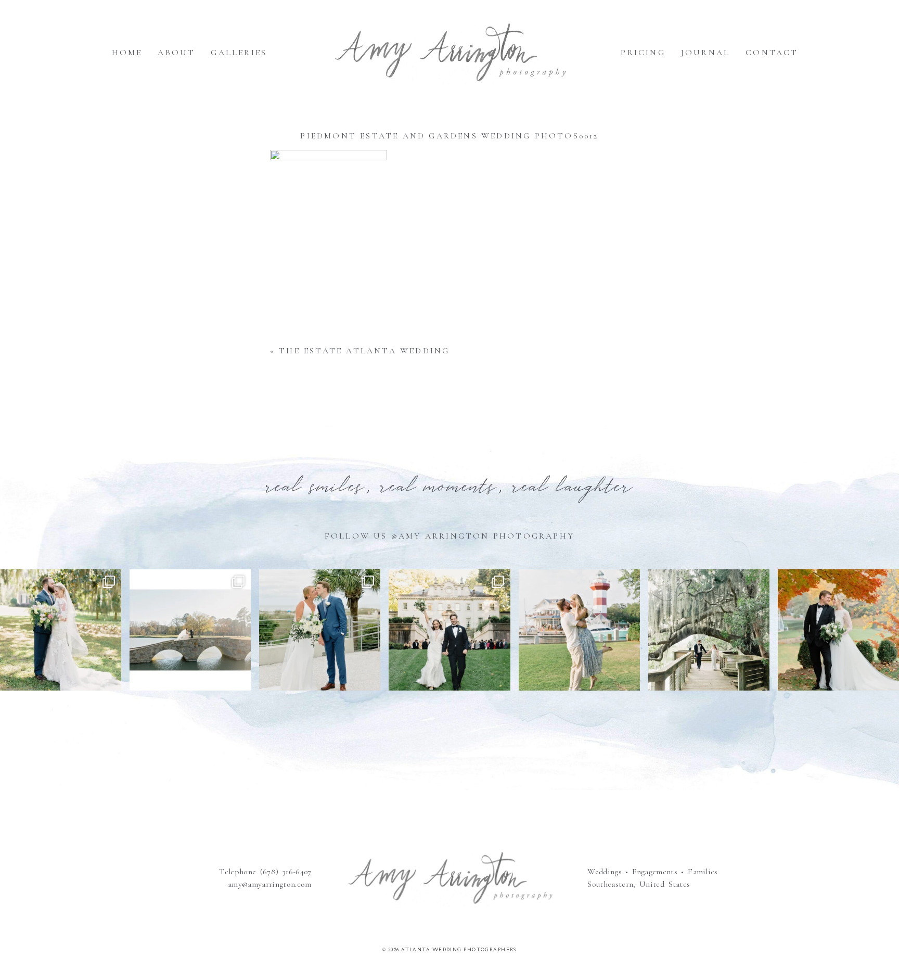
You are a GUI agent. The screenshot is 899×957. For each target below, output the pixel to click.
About (176, 52)
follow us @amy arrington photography (449, 536)
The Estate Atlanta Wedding (364, 351)
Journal (705, 52)
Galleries (239, 52)
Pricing (643, 52)
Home (127, 52)
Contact (772, 52)
